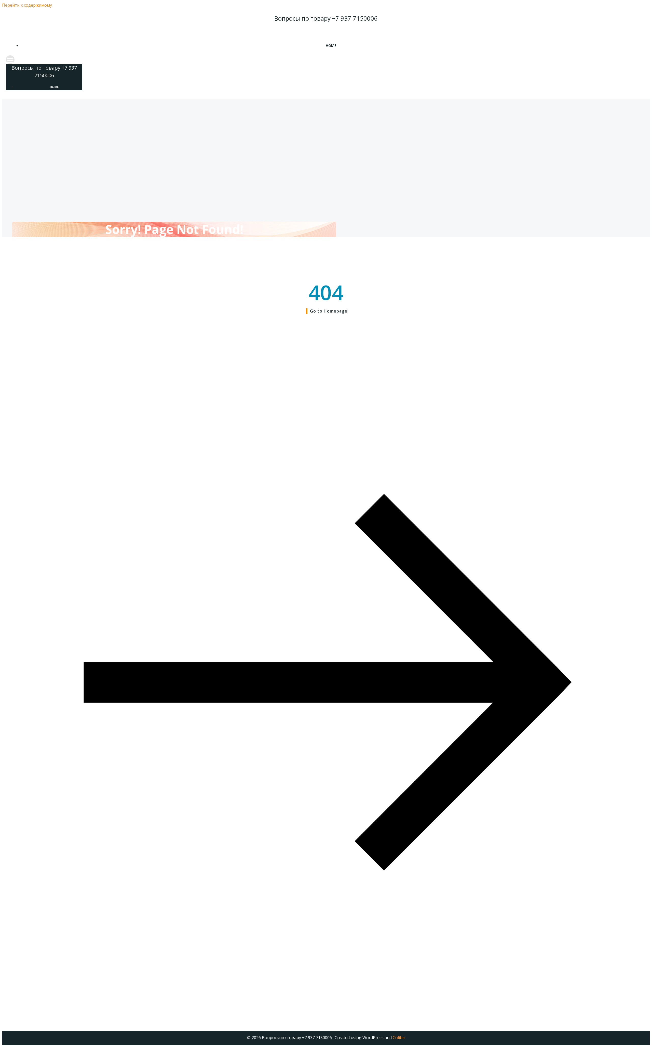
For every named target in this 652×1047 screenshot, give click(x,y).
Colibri (399, 1037)
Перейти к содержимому (27, 5)
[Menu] (326, 59)
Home (331, 45)
